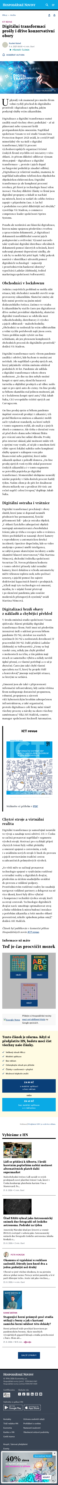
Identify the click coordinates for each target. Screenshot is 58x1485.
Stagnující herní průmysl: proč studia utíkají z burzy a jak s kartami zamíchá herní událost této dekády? (28, 1320)
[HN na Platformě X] (19, 1394)
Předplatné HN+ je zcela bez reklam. (42, 1124)
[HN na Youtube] (40, 1394)
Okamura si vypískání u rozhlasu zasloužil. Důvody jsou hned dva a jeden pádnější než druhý (25, 1264)
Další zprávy (28, 1355)
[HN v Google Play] (12, 1407)
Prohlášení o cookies (32, 1424)
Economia (7, 1428)
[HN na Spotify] (36, 1394)
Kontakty (7, 1419)
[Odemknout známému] (54, 15)
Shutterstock (47, 91)
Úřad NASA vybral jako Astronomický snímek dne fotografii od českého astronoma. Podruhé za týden (28, 1222)
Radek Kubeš (15, 43)
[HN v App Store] (32, 1407)
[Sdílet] (49, 15)
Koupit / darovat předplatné (15, 1444)
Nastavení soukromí (31, 1428)
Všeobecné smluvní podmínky (36, 1432)
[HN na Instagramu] (28, 1394)
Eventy (6, 1449)
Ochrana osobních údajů (33, 1419)
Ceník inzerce (9, 1437)
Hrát (18, 975)
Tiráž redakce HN (10, 1424)
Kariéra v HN (8, 1432)
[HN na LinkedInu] (32, 1394)
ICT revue (33, 932)
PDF (35, 806)
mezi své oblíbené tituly (33, 1019)
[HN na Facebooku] (23, 1394)
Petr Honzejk (18, 1254)
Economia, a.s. (21, 1379)
